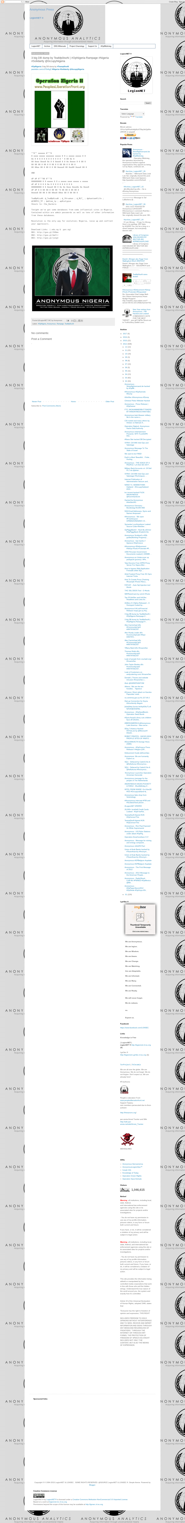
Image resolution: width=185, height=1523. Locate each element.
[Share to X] (77, 320)
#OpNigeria (42, 324)
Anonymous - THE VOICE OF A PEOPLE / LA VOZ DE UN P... (137, 464)
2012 (125, 344)
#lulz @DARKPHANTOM (134, 683)
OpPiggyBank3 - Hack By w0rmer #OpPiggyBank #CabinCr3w (138, 531)
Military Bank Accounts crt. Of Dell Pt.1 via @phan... (138, 469)
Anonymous (51, 324)
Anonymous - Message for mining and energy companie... (138, 841)
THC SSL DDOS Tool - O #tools (137, 591)
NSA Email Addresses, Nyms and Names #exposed (138, 512)
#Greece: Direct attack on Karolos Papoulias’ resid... (138, 693)
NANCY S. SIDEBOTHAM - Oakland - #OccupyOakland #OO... (137, 487)
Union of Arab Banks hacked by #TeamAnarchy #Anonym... (137, 850)
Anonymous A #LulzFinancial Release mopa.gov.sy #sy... (136, 609)
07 (126, 364)
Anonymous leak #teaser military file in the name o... (138, 416)
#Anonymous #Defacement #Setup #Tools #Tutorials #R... (137, 547)
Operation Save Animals (132, 1179)
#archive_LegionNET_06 (135, 204)
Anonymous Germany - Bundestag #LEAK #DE (135, 507)
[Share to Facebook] (79, 320)
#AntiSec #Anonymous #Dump (137, 397)
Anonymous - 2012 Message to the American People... (137, 874)
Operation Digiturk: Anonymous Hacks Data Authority (137, 427)
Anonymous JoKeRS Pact (135, 846)
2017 (125, 334)
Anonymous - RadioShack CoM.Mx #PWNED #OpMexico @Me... (138, 880)
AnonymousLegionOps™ (132, 1167)
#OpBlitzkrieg (106, 46)
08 (126, 361)
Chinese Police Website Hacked (137, 401)
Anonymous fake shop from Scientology (135, 796)
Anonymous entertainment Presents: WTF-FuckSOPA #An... (136, 434)
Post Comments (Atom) (51, 406)
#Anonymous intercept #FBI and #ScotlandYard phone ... (137, 802)
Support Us (92, 46)
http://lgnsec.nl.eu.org (94, 1504)
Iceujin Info (126, 1170)
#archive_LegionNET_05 (135, 171)
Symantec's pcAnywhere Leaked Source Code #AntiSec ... (138, 525)
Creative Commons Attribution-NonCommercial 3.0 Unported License (100, 1499)
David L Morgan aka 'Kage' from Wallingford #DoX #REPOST (135, 260)
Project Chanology (77, 46)
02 (126, 381)
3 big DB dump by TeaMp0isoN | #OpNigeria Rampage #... (137, 615)
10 (126, 354)
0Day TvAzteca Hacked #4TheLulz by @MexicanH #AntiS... (136, 731)
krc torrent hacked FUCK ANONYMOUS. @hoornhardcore (134, 494)
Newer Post (36, 402)
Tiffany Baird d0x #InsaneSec (136, 648)
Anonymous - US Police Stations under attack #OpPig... (137, 832)
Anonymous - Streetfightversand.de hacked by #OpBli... (137, 386)
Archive (47, 46)
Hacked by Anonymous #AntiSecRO (134, 501)
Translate (139, 117)
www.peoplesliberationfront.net (132, 1100)
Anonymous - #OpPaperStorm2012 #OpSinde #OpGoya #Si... (136, 888)
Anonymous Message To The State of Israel (136, 449)
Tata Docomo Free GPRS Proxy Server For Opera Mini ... (137, 564)
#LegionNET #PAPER (133, 806)
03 (126, 378)
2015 (125, 341)
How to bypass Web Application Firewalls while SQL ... (137, 570)
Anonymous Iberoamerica (132, 1164)
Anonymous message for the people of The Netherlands (136, 779)
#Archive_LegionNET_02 (134, 187)
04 (126, 374)
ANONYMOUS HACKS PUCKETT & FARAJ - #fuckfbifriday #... (138, 785)
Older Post (110, 402)
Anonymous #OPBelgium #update (138, 860)
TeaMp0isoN (69, 324)
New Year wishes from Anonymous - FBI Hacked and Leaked (142, 311)
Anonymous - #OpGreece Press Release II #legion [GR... (137, 748)
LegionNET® (51, 1499)
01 (126, 894)
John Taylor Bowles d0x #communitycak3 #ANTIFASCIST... (134, 666)
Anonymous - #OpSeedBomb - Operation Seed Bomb (137, 713)
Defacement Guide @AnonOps (137, 753)
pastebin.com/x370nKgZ (41, 69)
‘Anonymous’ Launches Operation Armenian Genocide (138, 774)
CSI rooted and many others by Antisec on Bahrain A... (137, 422)
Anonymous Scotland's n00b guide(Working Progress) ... (136, 536)
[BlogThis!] (74, 320)
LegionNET (35, 46)
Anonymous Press (42, 9)
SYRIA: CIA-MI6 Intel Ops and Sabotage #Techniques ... (137, 475)
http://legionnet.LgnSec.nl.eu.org (133, 1055)
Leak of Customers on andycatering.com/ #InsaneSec (138, 673)
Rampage (60, 324)
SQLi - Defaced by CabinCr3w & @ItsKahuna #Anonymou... (137, 763)
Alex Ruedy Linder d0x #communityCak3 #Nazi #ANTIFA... (135, 635)
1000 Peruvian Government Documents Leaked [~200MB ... (138, 553)
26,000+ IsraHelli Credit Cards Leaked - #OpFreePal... (137, 810)
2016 (125, 337)
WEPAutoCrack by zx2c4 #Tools (137, 594)
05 (126, 371)
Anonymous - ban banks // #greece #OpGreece (135, 542)
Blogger (92, 1485)
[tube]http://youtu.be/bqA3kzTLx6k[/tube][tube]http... (138, 708)
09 (126, 357)
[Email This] (72, 320)
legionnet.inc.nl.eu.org (58, 1502)
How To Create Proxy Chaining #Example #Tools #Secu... (137, 581)
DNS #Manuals (60, 46)
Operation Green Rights (131, 1176)
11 (126, 350)
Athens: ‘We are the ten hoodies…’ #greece (134, 688)
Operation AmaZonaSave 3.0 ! (137, 837)
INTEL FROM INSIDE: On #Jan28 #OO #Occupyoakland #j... (138, 790)
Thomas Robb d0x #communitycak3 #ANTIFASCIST (132, 653)
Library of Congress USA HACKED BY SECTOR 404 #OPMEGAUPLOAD (141, 238)
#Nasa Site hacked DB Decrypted (138, 439)
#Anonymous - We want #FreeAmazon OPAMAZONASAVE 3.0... (135, 519)
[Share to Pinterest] (82, 320)
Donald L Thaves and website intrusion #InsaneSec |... (136, 679)
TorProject (125, 1065)
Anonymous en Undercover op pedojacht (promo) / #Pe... (137, 558)
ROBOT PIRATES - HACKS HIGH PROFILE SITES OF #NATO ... (138, 737)
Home (73, 402)
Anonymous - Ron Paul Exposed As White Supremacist (137, 827)
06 (126, 367)
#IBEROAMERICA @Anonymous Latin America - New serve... (138, 724)
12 (126, 347)
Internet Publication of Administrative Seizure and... (137, 480)
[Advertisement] (136, 1369)
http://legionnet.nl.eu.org (141, 1045)
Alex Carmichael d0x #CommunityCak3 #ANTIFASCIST (133, 627)
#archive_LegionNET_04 (133, 220)
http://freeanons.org (128, 1113)
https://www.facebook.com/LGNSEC (134, 1028)
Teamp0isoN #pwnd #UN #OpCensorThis (134, 816)
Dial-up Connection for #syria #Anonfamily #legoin (136, 702)
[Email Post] (67, 320)
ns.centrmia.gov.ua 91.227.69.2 (137, 698)
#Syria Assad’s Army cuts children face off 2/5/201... (138, 719)
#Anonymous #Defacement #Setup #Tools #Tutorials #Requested (136, 291)
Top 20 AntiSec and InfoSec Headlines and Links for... (136, 598)
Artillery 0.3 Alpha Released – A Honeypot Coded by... (137, 604)
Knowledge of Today (130, 1173)
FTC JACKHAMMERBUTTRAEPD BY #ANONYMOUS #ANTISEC (138, 411)
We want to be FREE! (133, 454)
